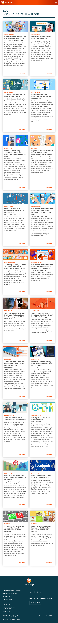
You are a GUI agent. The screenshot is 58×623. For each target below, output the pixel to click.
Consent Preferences (50, 615)
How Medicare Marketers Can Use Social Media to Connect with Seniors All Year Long (15, 38)
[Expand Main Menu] (55, 2)
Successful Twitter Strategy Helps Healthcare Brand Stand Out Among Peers (42, 363)
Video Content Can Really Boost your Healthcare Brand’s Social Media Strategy (42, 315)
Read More (22, 73)
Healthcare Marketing (10, 593)
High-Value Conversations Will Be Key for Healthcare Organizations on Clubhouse (42, 152)
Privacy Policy (42, 615)
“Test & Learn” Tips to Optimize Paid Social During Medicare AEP (14, 210)
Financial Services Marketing (12, 590)
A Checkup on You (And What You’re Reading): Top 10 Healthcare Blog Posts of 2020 (15, 266)
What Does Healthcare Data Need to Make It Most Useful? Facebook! (15, 477)
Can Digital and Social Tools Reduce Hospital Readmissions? (41, 419)
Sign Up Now (35, 603)
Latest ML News (7, 599)
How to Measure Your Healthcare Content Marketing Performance (42, 96)
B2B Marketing (7, 596)
